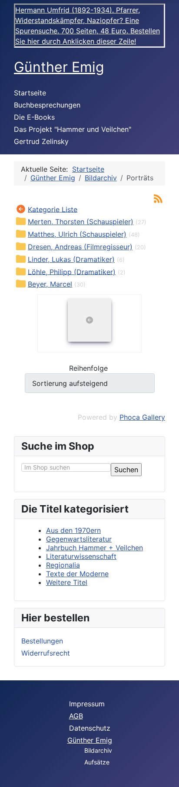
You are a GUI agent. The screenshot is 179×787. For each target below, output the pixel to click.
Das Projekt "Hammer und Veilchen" (72, 129)
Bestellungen (42, 641)
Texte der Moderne (77, 573)
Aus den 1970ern (73, 530)
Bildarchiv (98, 750)
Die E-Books (34, 117)
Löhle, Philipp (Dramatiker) (72, 271)
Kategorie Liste (52, 209)
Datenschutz (89, 728)
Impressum (87, 703)
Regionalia (63, 565)
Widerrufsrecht (45, 653)
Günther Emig (89, 740)
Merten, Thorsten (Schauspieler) (80, 221)
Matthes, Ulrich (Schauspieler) (77, 234)
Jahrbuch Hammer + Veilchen (94, 547)
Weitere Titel (66, 582)
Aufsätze (96, 762)
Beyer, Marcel (50, 284)
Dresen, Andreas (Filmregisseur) (80, 246)
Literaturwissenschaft (81, 556)
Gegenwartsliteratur (79, 539)
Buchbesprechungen (47, 105)
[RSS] (158, 197)
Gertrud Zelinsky (41, 141)
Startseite (30, 92)
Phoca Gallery (142, 417)
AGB (76, 716)
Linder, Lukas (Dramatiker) (71, 259)
